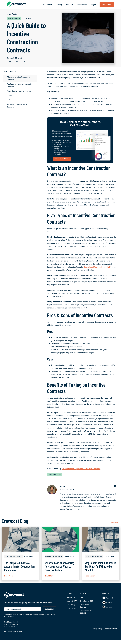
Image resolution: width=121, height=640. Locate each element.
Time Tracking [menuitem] (72, 608)
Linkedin (109, 607)
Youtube (109, 602)
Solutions (47, 5)
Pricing (59, 5)
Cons (10, 100)
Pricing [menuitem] (69, 593)
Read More (9, 576)
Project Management (54, 474)
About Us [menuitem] (83, 593)
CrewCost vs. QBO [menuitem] (86, 601)
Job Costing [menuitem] (71, 605)
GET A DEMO (107, 5)
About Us (69, 5)
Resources (81, 5)
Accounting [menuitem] (71, 597)
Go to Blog (115, 523)
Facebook (109, 598)
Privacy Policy (29, 614)
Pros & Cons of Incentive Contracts (19, 91)
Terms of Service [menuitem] (110, 629)
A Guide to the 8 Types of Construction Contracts (81, 469)
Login (93, 5)
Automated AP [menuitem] (72, 601)
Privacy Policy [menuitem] (97, 629)
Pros (10, 95)
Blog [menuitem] (81, 597)
